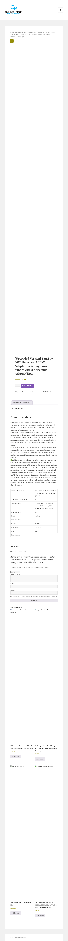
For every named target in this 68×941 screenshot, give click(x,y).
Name (12, 584)
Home (12, 32)
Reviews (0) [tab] (27, 402)
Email (12, 590)
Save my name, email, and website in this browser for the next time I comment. (35, 596)
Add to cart (27, 386)
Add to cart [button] (15, 756)
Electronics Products (20, 32)
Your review (15, 574)
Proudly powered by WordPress (18, 937)
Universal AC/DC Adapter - (35, 32)
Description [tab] (17, 402)
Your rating (15, 570)
